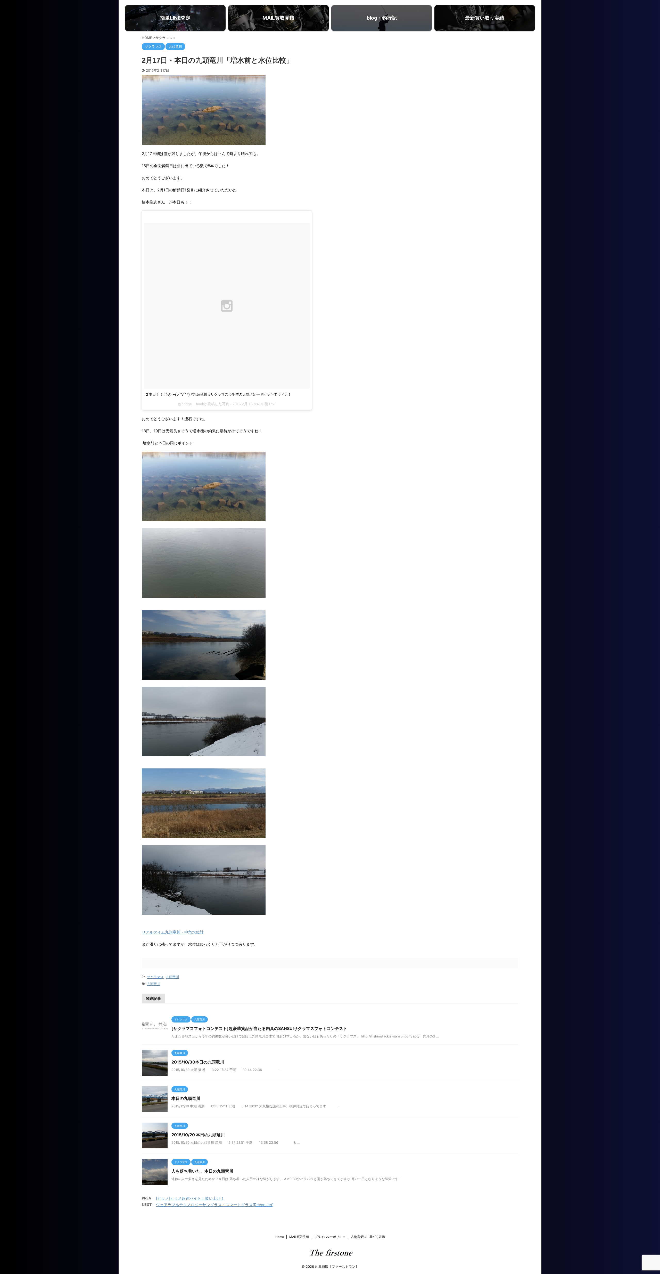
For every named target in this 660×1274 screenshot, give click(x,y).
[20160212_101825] (204, 517)
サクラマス (155, 977)
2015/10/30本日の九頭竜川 (197, 1062)
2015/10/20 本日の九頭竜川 (198, 1134)
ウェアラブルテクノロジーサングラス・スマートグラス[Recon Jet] (215, 1204)
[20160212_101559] (204, 834)
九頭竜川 (172, 977)
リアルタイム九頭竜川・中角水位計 (173, 932)
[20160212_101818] (204, 676)
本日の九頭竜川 (185, 1098)
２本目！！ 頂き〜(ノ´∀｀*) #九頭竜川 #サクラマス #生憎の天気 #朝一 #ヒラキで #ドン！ (218, 394)
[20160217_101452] (204, 752)
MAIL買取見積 (299, 1237)
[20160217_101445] (204, 911)
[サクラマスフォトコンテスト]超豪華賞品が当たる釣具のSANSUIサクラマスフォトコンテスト (261, 1028)
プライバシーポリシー (330, 1237)
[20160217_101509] (204, 594)
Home (279, 1237)
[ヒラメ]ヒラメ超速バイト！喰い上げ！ (190, 1198)
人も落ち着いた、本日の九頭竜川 (202, 1171)
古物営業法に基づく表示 (368, 1237)
